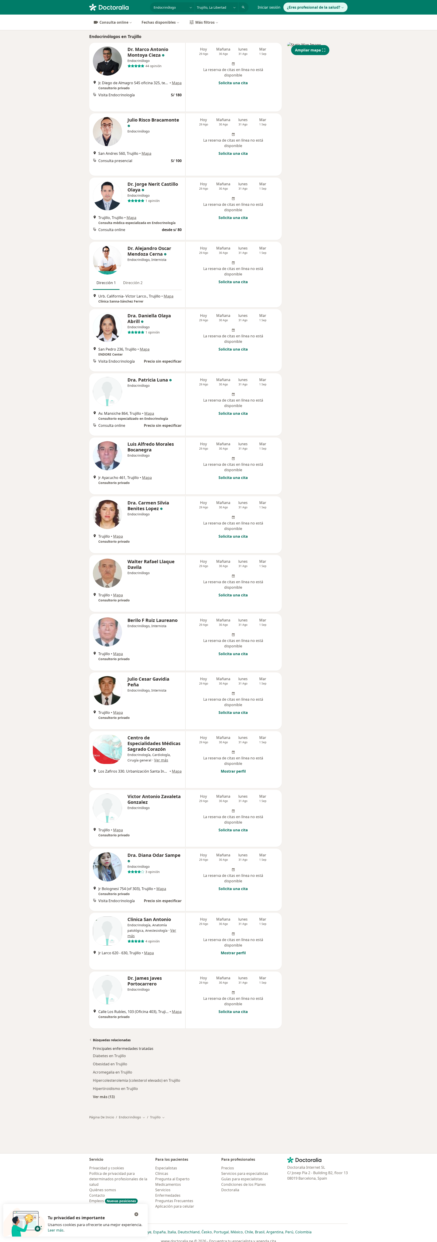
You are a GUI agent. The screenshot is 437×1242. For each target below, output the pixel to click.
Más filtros (205, 22)
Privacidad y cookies (106, 1168)
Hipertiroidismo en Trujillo (115, 1088)
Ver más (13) (104, 1096)
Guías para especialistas (242, 1178)
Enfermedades (167, 1195)
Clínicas (161, 1173)
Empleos (112, 1200)
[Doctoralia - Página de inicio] (117, 6)
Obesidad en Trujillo (110, 1063)
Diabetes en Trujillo (109, 1055)
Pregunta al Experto (172, 1178)
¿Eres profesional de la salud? (313, 7)
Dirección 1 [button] (106, 282)
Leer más (56, 1230)
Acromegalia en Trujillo (112, 1072)
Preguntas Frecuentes (174, 1200)
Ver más (161, 760)
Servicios (162, 1189)
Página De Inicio (101, 1117)
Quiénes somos (102, 1189)
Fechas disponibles (159, 22)
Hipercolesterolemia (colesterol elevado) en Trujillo (136, 1080)
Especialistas (166, 1168)
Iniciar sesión (269, 7)
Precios (227, 1168)
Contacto (97, 1195)
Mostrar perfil (233, 771)
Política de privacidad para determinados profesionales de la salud (118, 1179)
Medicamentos (168, 1184)
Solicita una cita (233, 82)
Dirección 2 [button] (132, 282)
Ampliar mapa (308, 50)
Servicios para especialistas (244, 1173)
